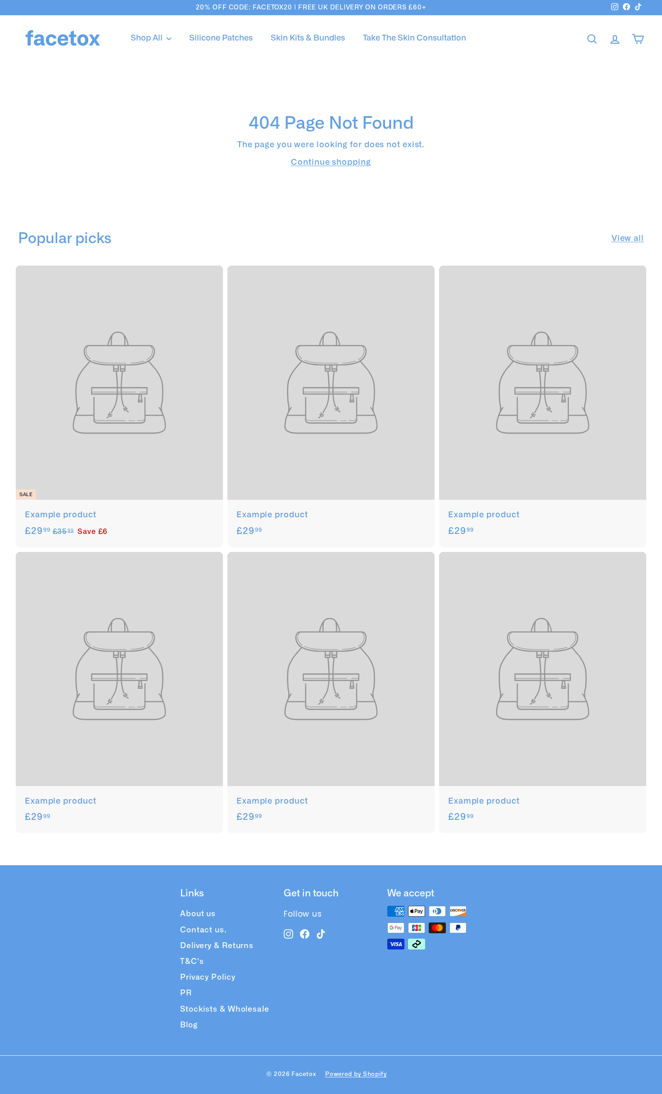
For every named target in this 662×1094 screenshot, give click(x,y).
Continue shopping (331, 162)
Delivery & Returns (217, 945)
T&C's (192, 961)
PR (186, 993)
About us (198, 914)
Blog (189, 1025)
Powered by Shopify (356, 1074)
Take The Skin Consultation (414, 38)
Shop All (147, 38)
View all (628, 239)
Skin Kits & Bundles (308, 38)
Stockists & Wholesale (224, 1009)
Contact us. (203, 930)
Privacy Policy (208, 977)
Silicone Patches (221, 38)
